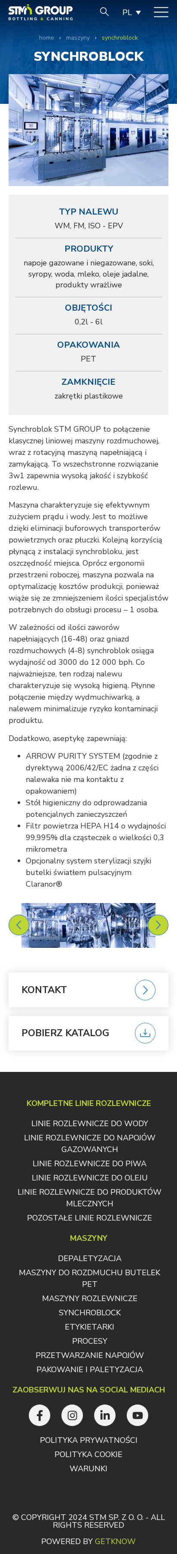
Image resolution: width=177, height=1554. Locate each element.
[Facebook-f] (39, 1415)
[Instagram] (72, 1415)
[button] (19, 925)
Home (46, 38)
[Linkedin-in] (105, 1415)
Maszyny (78, 38)
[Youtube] (137, 1415)
